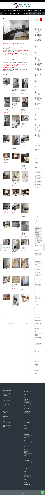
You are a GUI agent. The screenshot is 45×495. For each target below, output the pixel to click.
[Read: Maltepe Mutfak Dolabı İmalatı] (36, 58)
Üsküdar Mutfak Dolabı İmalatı (39, 98)
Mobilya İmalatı (5, 43)
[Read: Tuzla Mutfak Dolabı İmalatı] (36, 87)
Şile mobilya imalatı (38, 353)
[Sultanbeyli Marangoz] (25, 192)
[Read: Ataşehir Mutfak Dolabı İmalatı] (36, 29)
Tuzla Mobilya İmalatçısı (37, 332)
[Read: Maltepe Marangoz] (36, 130)
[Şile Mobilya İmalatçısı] (16, 279)
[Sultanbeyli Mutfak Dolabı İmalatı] (25, 118)
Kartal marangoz (37, 275)
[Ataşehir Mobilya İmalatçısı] (16, 224)
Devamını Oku (5, 88)
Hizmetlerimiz (37, 162)
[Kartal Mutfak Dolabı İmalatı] (16, 99)
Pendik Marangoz (6, 195)
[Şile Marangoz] (6, 206)
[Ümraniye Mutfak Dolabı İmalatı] (16, 140)
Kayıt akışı (36, 374)
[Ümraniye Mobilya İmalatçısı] (6, 297)
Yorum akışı (37, 375)
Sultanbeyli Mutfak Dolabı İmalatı (39, 75)
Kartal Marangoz (15, 182)
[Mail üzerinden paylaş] (22, 323)
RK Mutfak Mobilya (10, 491)
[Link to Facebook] (39, 1)
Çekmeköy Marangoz (37, 216)
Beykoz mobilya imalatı (37, 264)
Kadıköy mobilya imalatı (37, 270)
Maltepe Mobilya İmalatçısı (37, 291)
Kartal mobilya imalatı (37, 279)
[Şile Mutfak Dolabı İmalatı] (6, 138)
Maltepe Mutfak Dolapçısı (37, 294)
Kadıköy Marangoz (6, 179)
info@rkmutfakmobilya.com (18, 0)
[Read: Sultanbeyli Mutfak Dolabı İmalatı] (36, 75)
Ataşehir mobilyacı (38, 255)
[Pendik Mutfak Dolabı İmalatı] (6, 120)
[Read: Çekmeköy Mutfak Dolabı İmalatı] (36, 40)
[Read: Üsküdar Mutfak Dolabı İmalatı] (36, 98)
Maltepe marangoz (38, 284)
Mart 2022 (36, 364)
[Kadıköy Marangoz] (6, 175)
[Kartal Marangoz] (16, 176)
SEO (20, 491)
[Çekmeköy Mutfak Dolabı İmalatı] (25, 83)
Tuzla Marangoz (15, 209)
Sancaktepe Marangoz (38, 226)
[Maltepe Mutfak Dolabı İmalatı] (25, 102)
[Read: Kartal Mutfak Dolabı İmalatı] (36, 53)
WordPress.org (37, 377)
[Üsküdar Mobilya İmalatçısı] (16, 299)
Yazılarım (36, 167)
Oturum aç (36, 373)
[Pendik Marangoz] (6, 192)
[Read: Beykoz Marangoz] (36, 109)
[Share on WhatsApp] (14, 323)
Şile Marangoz (5, 209)
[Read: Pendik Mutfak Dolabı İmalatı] (36, 64)
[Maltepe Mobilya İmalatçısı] (6, 263)
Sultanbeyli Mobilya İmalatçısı (38, 321)
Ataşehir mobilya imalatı (37, 258)
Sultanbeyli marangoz (37, 312)
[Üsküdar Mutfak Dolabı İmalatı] (25, 138)
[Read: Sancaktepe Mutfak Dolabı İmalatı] (36, 69)
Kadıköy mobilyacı (38, 267)
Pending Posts (37, 166)
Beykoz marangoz (38, 259)
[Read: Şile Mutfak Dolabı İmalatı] (36, 81)
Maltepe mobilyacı (38, 286)
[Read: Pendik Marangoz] (36, 135)
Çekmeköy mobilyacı (38, 337)
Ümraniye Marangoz (37, 234)
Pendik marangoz (37, 296)
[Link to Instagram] (41, 1)
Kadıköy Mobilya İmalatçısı (38, 245)
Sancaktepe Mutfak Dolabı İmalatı (15, 127)
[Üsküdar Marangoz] (6, 224)
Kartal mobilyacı (26, 413)
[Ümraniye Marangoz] (25, 208)
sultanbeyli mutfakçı (38, 323)
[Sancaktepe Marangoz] (16, 192)
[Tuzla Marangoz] (16, 206)
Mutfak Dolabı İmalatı (13, 43)
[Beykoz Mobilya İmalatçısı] (25, 226)
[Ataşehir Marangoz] (6, 155)
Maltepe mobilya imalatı (37, 288)
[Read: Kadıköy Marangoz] (36, 120)
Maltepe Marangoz (24, 182)
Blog (35, 159)
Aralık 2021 (36, 365)
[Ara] (41, 13)
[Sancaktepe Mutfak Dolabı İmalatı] (16, 120)
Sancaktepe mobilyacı (37, 306)
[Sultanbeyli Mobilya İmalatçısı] (6, 279)
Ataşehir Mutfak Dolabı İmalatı (39, 29)
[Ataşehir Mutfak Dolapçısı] (25, 298)
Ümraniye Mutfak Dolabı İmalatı (39, 92)
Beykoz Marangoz (15, 159)
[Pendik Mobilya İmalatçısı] (16, 263)
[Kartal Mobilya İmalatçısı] (25, 242)
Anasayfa (36, 158)
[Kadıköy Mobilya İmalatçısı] (16, 244)
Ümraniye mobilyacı (38, 341)
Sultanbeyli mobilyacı (37, 315)
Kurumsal (36, 164)
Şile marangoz (37, 349)
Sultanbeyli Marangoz (37, 228)
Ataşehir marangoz (38, 253)
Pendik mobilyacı (37, 298)
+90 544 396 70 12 (7, 0)
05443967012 (21, 50)
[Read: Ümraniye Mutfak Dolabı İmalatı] (36, 92)
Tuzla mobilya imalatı (37, 329)
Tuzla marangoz (37, 325)
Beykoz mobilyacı (37, 261)
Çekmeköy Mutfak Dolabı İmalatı (39, 40)
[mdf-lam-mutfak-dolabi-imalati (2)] (16, 29)
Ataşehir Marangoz (6, 159)
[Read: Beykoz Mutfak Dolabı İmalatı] (36, 35)
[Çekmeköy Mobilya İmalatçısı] (6, 242)
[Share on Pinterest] (18, 323)
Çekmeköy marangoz (36, 335)
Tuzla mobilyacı (37, 326)
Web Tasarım (17, 491)
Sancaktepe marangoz (37, 304)
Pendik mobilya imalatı (37, 301)
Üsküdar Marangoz (6, 227)
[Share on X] (9, 323)
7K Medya (22, 491)
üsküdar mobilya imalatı (37, 348)
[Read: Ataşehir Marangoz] (36, 104)
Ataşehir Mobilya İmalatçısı (38, 238)
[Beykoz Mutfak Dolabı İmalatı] (16, 83)
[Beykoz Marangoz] (16, 156)
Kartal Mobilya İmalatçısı (37, 282)
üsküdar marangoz (38, 343)
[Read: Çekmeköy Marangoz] (36, 114)
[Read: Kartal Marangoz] (36, 125)
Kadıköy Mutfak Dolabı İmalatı (39, 46)
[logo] (22, 5)
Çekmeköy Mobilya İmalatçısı (37, 243)
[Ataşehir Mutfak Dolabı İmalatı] (6, 81)
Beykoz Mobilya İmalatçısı (38, 240)
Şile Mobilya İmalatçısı (37, 355)
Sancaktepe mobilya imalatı (38, 309)
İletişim (36, 163)
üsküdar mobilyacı (38, 345)
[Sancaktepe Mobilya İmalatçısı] (25, 263)
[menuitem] (5, 10)
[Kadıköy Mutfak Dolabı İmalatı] (6, 102)
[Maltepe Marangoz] (25, 176)
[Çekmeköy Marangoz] (25, 158)
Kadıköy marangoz (38, 266)
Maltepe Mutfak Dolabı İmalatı (39, 58)
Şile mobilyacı (37, 351)
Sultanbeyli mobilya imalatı (38, 318)
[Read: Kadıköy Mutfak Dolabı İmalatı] (36, 46)
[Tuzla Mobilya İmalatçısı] (25, 281)
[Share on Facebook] (5, 323)
